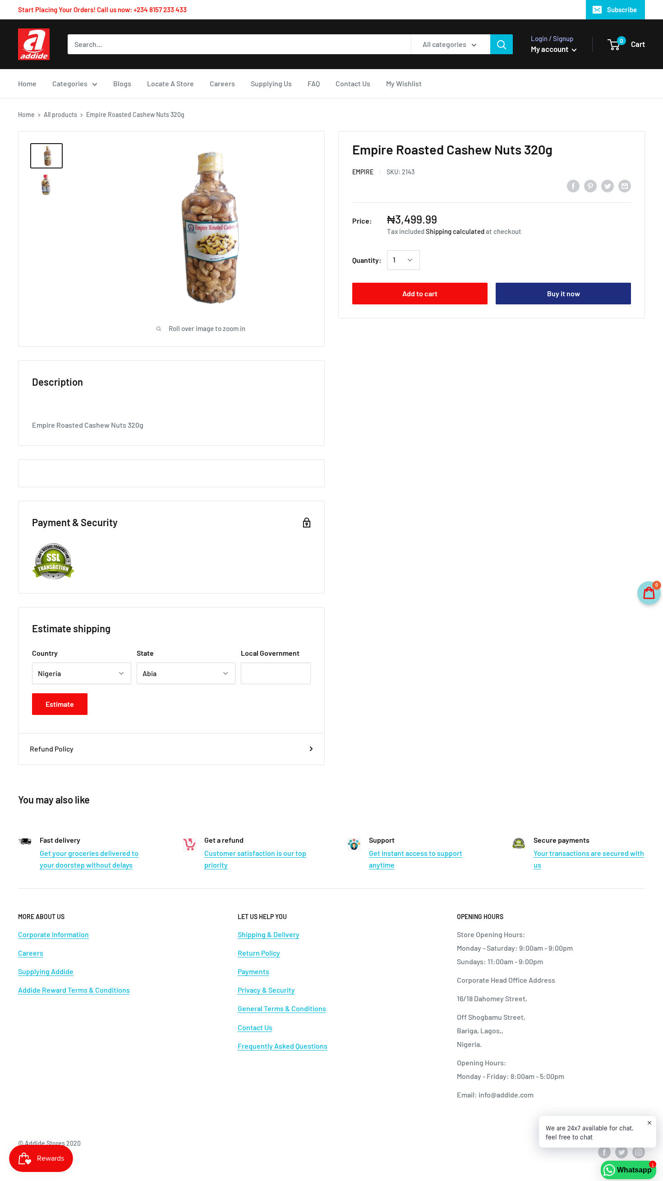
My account (550, 48)
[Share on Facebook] (573, 185)
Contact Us (353, 83)
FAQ (314, 83)
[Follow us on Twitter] (621, 1151)
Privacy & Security (266, 989)
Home (27, 83)
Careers (222, 83)
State (145, 653)
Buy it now (563, 293)
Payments (253, 971)
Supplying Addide (46, 971)
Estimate (60, 704)
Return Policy (259, 952)
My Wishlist (404, 83)
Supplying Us (271, 83)
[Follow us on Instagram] (638, 1151)
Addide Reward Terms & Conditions (74, 989)
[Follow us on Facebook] (604, 1151)
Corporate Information (53, 934)
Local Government (270, 653)
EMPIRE (362, 172)
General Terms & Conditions (282, 1008)
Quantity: (367, 260)
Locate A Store (170, 83)
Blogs (122, 83)
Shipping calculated (455, 231)
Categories (69, 83)
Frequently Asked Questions (282, 1045)
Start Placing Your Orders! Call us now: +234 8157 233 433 (102, 9)
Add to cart (419, 293)
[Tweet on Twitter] (607, 185)
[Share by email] (624, 185)
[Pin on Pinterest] (590, 185)
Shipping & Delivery (268, 934)
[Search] (501, 44)
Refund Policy (52, 748)
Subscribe (622, 9)
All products (60, 114)
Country (45, 653)
